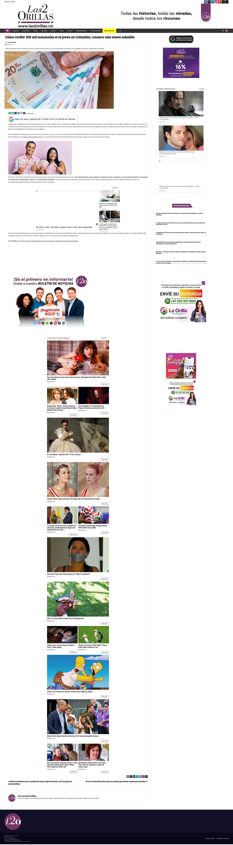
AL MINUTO (15, 30)
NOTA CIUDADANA (96, 30)
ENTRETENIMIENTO (81, 30)
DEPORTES (44, 30)
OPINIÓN (53, 30)
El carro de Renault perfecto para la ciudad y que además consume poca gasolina (116, 781)
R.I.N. (119, 30)
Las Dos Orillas (12, 42)
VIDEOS (62, 30)
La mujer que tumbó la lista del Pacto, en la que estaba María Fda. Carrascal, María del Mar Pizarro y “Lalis (180, 223)
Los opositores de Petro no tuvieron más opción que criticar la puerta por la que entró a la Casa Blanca (181, 233)
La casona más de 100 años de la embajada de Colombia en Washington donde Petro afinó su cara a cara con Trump (181, 262)
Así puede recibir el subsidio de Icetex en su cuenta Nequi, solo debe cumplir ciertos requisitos (48, 241)
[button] (223, 31)
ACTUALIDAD (25, 30)
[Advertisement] (78, 259)
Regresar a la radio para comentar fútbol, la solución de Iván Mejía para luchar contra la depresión (181, 252)
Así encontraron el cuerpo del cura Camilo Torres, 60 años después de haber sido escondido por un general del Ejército (178, 243)
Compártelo (30, 113)
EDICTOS (70, 30)
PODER (35, 30)
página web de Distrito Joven (32, 137)
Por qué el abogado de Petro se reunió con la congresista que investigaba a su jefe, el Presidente (179, 214)
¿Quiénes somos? (210, 838)
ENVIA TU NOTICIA (109, 30)
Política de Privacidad (222, 838)
